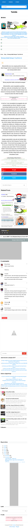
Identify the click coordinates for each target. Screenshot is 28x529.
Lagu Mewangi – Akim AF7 (10, 458)
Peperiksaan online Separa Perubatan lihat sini (14, 383)
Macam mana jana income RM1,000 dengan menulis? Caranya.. (14, 166)
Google (14, 170)
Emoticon (4, 318)
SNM (5, 283)
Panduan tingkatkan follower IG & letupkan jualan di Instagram (14, 32)
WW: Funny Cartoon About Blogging (19, 203)
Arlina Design (12, 526)
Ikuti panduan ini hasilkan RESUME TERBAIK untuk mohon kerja (14, 384)
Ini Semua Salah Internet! (19, 225)
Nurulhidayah (7, 308)
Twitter (14, 178)
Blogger (17, 526)
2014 (5, 453)
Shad (5, 289)
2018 (5, 447)
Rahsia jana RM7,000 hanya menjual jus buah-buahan (14, 368)
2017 (5, 449)
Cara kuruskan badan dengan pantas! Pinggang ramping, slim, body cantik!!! (14, 160)
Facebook (14, 174)
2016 (5, 450)
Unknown (4, 230)
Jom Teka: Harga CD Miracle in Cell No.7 (15, 405)
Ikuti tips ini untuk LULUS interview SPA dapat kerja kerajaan (14, 31)
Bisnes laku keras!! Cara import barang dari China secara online (14, 33)
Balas (2, 266)
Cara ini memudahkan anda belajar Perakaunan (14, 162)
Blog (5, 54)
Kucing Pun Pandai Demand (12, 398)
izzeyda (6, 273)
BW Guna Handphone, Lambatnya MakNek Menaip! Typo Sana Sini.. (6, 215)
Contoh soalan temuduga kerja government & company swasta (14, 386)
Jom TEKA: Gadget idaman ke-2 (13, 412)
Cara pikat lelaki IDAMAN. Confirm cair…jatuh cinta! (14, 158)
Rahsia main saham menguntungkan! (14, 163)
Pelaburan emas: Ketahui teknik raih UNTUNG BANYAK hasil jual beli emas (14, 165)
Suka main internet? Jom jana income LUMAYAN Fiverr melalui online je (14, 35)
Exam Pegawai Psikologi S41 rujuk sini (14, 379)
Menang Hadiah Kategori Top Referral (7, 203)
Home (2, 54)
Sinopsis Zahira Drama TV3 (18, 240)
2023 (5, 445)
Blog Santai (7, 264)
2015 (5, 452)
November (7, 457)
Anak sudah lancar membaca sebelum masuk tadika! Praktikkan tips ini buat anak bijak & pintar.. (14, 38)
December (7, 455)
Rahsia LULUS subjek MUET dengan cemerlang (14, 36)
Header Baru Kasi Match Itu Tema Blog (19, 215)
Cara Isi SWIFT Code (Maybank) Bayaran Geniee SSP (15, 236)
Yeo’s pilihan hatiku (10, 391)
